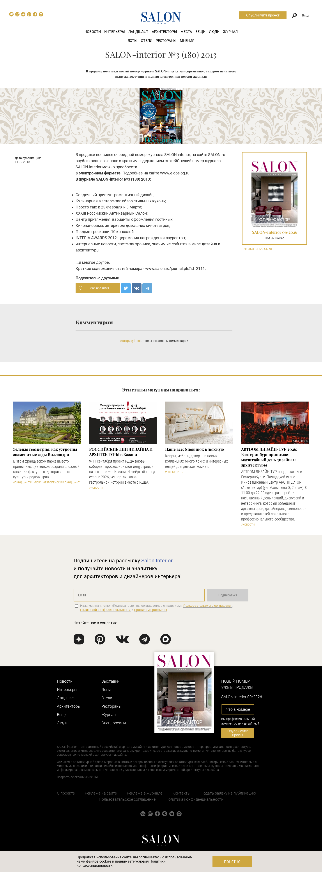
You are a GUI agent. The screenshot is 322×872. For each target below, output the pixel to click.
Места (186, 32)
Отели (146, 41)
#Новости (96, 487)
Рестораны (166, 41)
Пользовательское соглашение (127, 799)
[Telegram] (147, 288)
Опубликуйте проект (263, 15)
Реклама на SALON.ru (257, 249)
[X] (126, 288)
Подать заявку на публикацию (228, 793)
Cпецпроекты (113, 723)
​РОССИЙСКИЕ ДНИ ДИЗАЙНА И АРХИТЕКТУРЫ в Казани (121, 452)
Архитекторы (164, 32)
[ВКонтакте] (137, 288)
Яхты (132, 41)
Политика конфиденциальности (194, 799)
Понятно (232, 862)
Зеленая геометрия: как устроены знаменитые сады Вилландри (45, 452)
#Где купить (173, 472)
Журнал (230, 32)
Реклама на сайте (101, 793)
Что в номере (238, 709)
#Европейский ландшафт (61, 482)
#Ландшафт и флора (27, 482)
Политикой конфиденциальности (105, 610)
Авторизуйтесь (131, 341)
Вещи (200, 32)
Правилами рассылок (150, 610)
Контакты (181, 793)
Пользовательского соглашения (208, 605)
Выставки (110, 681)
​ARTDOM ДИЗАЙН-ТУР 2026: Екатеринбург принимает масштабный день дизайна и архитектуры (269, 457)
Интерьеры (114, 32)
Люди (214, 32)
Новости (93, 32)
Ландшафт (138, 32)
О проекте (66, 793)
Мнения (187, 41)
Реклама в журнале (144, 793)
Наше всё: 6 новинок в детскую (194, 449)
